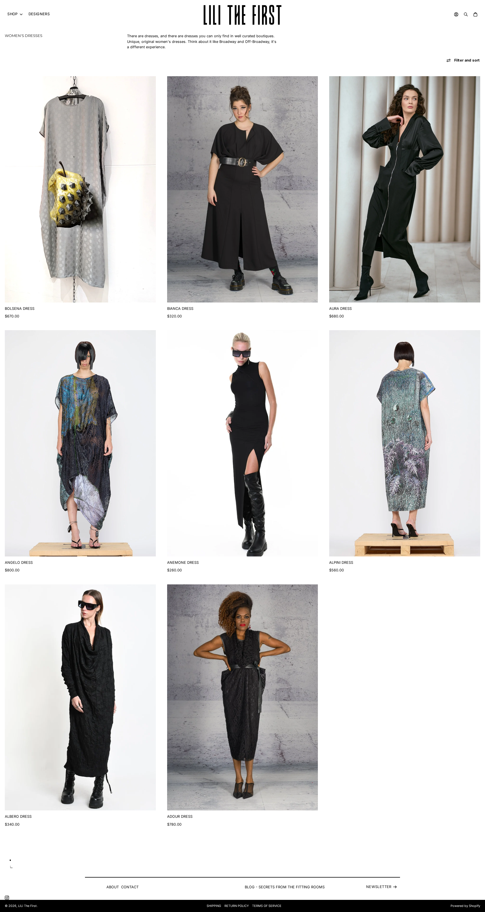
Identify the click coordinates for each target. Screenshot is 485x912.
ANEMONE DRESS (183, 562)
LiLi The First (27, 906)
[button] (463, 60)
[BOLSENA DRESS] (80, 189)
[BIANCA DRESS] (242, 189)
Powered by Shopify (465, 906)
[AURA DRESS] (404, 189)
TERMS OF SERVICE (266, 906)
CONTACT (130, 887)
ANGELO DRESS (19, 562)
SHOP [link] (12, 14)
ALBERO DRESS (18, 816)
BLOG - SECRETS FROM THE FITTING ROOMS (285, 887)
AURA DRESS (340, 308)
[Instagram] (7, 898)
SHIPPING (214, 906)
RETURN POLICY (236, 906)
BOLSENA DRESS (19, 308)
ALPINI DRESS (341, 562)
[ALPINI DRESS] (404, 443)
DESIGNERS (39, 14)
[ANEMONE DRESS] (242, 443)
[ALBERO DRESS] (80, 697)
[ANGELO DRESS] (80, 443)
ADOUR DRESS (180, 816)
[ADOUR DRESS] (242, 697)
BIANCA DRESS (180, 308)
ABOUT (112, 887)
